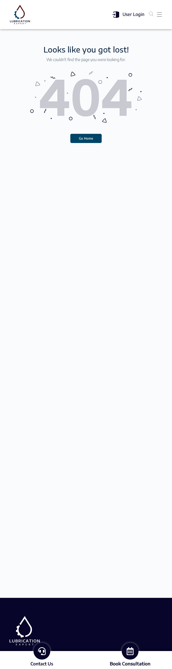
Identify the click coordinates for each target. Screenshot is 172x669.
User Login (133, 14)
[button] (159, 14)
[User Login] (115, 14)
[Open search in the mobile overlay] (151, 14)
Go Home (86, 138)
